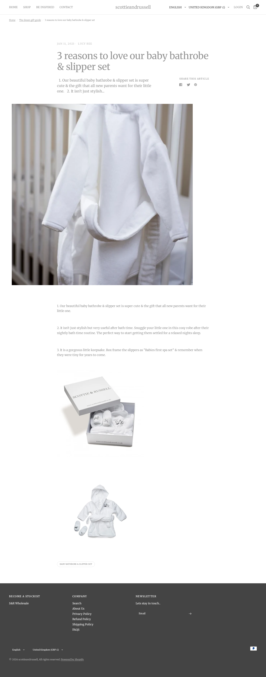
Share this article (194, 79)
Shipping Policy (82, 624)
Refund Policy (81, 619)
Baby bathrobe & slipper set (76, 564)
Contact (66, 7)
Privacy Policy (82, 614)
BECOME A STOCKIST (24, 596)
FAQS (75, 629)
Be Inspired (45, 7)
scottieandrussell (133, 7)
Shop (27, 7)
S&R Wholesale (19, 603)
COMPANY (79, 596)
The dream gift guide (30, 20)
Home (13, 7)
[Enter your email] (190, 613)
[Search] (248, 7)
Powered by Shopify (72, 659)
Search (76, 603)
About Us (78, 608)
